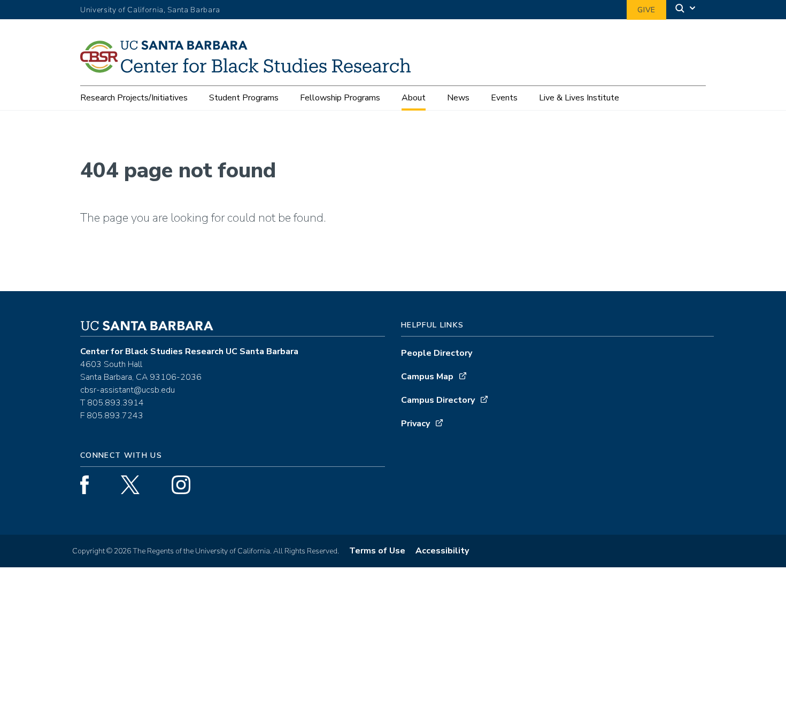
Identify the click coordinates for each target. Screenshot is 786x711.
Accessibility (442, 551)
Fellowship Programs (340, 98)
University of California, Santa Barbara (150, 10)
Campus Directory (438, 400)
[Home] (249, 69)
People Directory (436, 353)
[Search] (686, 10)
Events (504, 98)
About (414, 98)
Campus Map (427, 376)
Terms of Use (377, 551)
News (458, 98)
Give (646, 10)
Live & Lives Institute (579, 98)
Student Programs (244, 98)
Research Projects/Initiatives (134, 98)
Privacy (415, 423)
